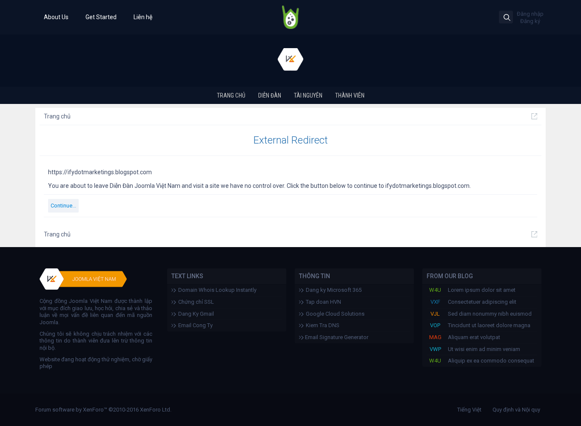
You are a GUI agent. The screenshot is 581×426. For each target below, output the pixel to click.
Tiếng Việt (469, 409)
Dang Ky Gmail (196, 314)
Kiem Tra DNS (322, 325)
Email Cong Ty (195, 325)
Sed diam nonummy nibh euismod (490, 314)
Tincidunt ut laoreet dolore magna (489, 325)
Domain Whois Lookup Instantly (217, 290)
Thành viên (350, 95)
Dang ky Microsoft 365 (334, 290)
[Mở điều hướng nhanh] (534, 116)
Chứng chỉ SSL (196, 302)
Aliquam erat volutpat (474, 337)
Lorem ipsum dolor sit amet (481, 290)
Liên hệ (143, 17)
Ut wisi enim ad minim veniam (484, 349)
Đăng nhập (530, 14)
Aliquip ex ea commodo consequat (491, 360)
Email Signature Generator (336, 337)
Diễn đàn (269, 95)
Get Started (101, 17)
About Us (56, 17)
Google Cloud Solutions (335, 314)
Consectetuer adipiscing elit (482, 302)
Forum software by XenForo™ (103, 409)
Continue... (63, 205)
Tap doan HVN (323, 302)
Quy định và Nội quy (516, 409)
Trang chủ (231, 95)
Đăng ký (530, 21)
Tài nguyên (308, 95)
